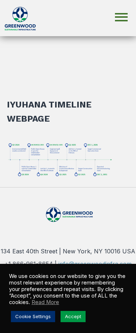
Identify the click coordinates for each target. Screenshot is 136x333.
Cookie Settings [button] (33, 316)
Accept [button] (73, 316)
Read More (45, 302)
